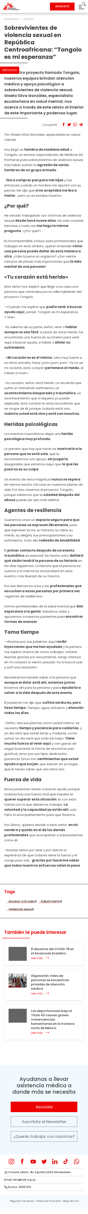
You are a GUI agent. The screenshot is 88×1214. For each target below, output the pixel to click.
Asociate (44, 1107)
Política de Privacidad (49, 1201)
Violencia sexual (21, 909)
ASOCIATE (62, 6)
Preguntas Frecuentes (22, 1201)
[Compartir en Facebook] (63, 124)
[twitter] (44, 1161)
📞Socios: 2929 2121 (17, 1187)
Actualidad (11, 19)
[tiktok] (65, 1161)
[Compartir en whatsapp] (75, 124)
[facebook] (22, 1161)
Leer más (37, 958)
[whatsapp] (76, 1161)
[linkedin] (54, 1161)
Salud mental (51, 901)
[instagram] (11, 1161)
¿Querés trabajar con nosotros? (44, 1136)
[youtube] (33, 1161)
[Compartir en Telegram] (81, 124)
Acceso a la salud (23, 901)
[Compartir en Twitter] (69, 124)
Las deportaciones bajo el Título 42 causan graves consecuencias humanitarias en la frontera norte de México (53, 1019)
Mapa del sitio (71, 1201)
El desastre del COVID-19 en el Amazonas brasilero (52, 951)
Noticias (29, 19)
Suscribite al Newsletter (44, 1121)
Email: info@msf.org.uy (19, 1180)
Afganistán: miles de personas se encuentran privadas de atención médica (50, 982)
